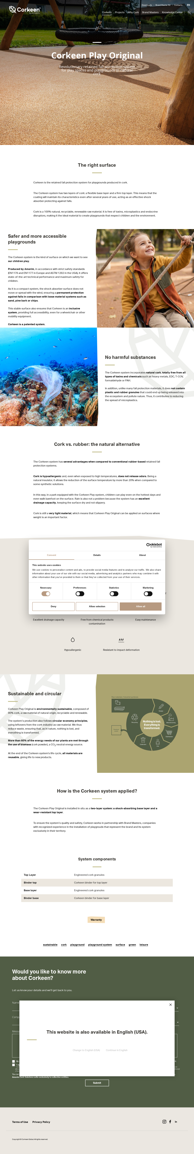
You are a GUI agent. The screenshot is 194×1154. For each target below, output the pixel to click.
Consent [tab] (51, 555)
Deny (53, 606)
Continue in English (116, 1050)
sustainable (50, 944)
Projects (119, 12)
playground (77, 944)
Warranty (96, 920)
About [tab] (142, 555)
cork (64, 944)
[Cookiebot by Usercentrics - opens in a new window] (148, 545)
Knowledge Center (172, 12)
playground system (100, 944)
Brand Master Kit (163, 5)
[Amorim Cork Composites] (20, 10)
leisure (144, 944)
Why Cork (133, 12)
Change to (86, 1050)
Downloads (147, 5)
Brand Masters (150, 12)
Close (170, 1005)
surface (120, 944)
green (132, 944)
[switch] (80, 593)
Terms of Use (20, 1122)
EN (188, 5)
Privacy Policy (41, 1122)
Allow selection (97, 606)
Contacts (178, 5)
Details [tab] (97, 555)
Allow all (140, 606)
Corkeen (107, 12)
